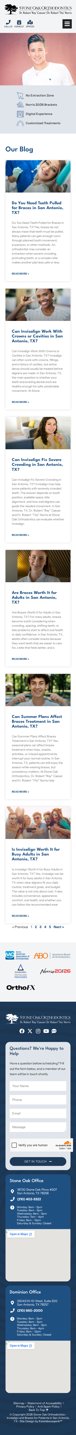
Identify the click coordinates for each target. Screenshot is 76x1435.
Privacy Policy (25, 1406)
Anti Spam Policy (48, 1406)
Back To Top (37, 1410)
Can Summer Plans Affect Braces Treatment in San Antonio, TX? (37, 722)
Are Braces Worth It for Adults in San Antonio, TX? (34, 598)
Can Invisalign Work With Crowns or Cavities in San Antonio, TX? (37, 336)
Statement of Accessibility (44, 1403)
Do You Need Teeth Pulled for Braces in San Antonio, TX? (37, 208)
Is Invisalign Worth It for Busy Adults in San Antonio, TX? (36, 854)
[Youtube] (46, 1031)
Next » (59, 927)
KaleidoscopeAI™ (50, 1421)
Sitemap (18, 1403)
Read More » (20, 273)
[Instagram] (38, 1031)
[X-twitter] (30, 1031)
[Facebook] (21, 1031)
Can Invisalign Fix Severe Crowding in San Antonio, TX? (37, 465)
